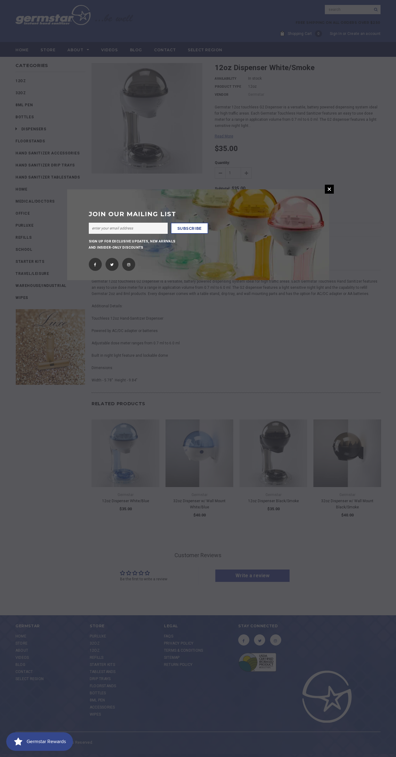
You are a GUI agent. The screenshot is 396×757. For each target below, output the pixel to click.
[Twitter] (112, 262)
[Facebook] (95, 262)
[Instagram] (128, 262)
